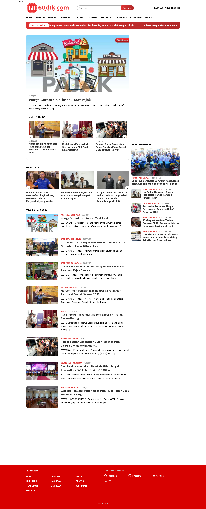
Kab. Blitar (77, 363)
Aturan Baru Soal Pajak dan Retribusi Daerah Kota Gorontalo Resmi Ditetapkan (93, 244)
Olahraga (56, 485)
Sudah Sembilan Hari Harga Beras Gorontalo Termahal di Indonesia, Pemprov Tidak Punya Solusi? (64, 25)
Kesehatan (81, 485)
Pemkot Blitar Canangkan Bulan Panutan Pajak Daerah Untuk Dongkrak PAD (111, 147)
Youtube (160, 475)
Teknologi (32, 485)
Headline (156, 203)
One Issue (31, 481)
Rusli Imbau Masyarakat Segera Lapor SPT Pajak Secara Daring (75, 147)
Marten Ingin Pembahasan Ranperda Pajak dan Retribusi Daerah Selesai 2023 (43, 148)
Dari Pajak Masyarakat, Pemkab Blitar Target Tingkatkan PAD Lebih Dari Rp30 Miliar (90, 368)
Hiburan (30, 490)
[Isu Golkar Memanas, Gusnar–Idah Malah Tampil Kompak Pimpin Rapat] (77, 180)
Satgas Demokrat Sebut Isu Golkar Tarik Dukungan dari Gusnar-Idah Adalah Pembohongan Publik (112, 197)
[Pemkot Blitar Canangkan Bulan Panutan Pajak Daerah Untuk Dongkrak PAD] (111, 129)
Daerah (64, 311)
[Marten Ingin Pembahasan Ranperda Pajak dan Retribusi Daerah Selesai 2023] (44, 129)
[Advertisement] (13, 58)
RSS (109, 480)
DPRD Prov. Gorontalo (71, 263)
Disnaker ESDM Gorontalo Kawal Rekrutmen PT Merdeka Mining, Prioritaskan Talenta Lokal (160, 237)
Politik (80, 481)
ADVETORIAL (66, 338)
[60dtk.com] (47, 7)
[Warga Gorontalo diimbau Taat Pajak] (77, 63)
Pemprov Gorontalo (70, 215)
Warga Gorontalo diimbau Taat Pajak (60, 100)
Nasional (56, 481)
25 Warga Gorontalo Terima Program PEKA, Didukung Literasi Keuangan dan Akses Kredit (161, 223)
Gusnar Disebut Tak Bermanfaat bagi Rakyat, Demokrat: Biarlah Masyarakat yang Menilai (40, 197)
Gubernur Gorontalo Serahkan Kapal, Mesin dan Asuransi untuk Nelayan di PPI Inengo (155, 182)
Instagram (136, 475)
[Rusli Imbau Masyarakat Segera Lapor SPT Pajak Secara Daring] (77, 129)
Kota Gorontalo (69, 287)
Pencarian (127, 7)
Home (29, 476)
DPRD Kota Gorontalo (71, 239)
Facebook (112, 475)
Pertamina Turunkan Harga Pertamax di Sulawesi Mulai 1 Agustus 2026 (159, 209)
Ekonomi (147, 203)
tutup (20, 1)
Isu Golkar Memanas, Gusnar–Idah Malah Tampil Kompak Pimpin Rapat (77, 195)
